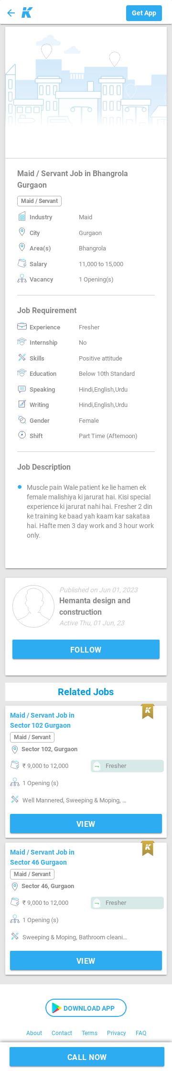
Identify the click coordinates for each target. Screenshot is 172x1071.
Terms (89, 1033)
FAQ (141, 1033)
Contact (62, 1033)
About (34, 1033)
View (86, 824)
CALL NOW (87, 1057)
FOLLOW (86, 649)
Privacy (116, 1033)
